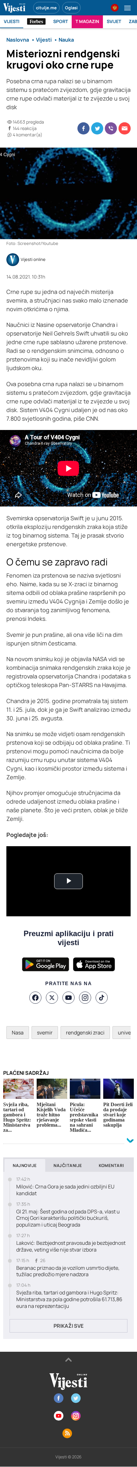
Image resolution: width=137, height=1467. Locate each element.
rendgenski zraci (85, 1032)
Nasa (18, 1032)
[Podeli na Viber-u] (111, 128)
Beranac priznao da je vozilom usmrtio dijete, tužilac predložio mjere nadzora (67, 1271)
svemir (45, 1032)
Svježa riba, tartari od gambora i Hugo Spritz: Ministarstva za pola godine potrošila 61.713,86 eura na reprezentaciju (69, 1299)
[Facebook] (35, 998)
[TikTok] (102, 998)
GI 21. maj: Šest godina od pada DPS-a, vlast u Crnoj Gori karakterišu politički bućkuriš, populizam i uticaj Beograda (68, 1218)
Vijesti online (33, 259)
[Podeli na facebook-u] (83, 128)
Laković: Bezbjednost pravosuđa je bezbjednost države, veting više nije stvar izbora (71, 1246)
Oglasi (71, 8)
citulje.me (46, 8)
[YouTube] (68, 998)
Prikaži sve (68, 1325)
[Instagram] (85, 998)
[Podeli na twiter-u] (97, 128)
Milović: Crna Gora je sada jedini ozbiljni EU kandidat (65, 1190)
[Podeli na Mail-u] (125, 128)
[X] (52, 998)
